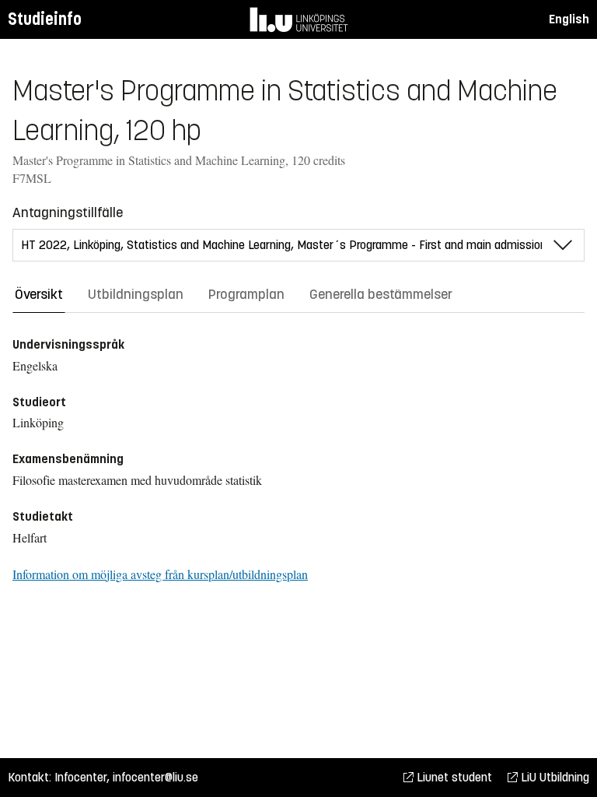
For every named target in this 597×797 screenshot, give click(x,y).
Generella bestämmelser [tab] (380, 294)
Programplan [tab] (246, 294)
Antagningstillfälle (67, 212)
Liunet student (453, 777)
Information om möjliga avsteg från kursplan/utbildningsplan (160, 574)
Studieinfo (45, 19)
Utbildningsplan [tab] (135, 294)
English (569, 19)
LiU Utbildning (553, 777)
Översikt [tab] (39, 294)
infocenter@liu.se (155, 777)
